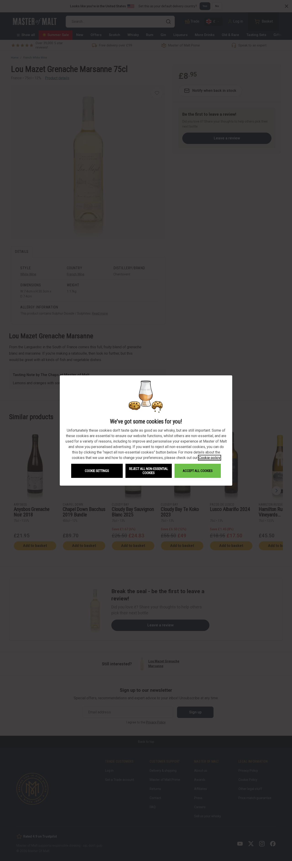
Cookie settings (97, 471)
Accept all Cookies (198, 471)
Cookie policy (209, 458)
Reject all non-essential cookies (148, 471)
